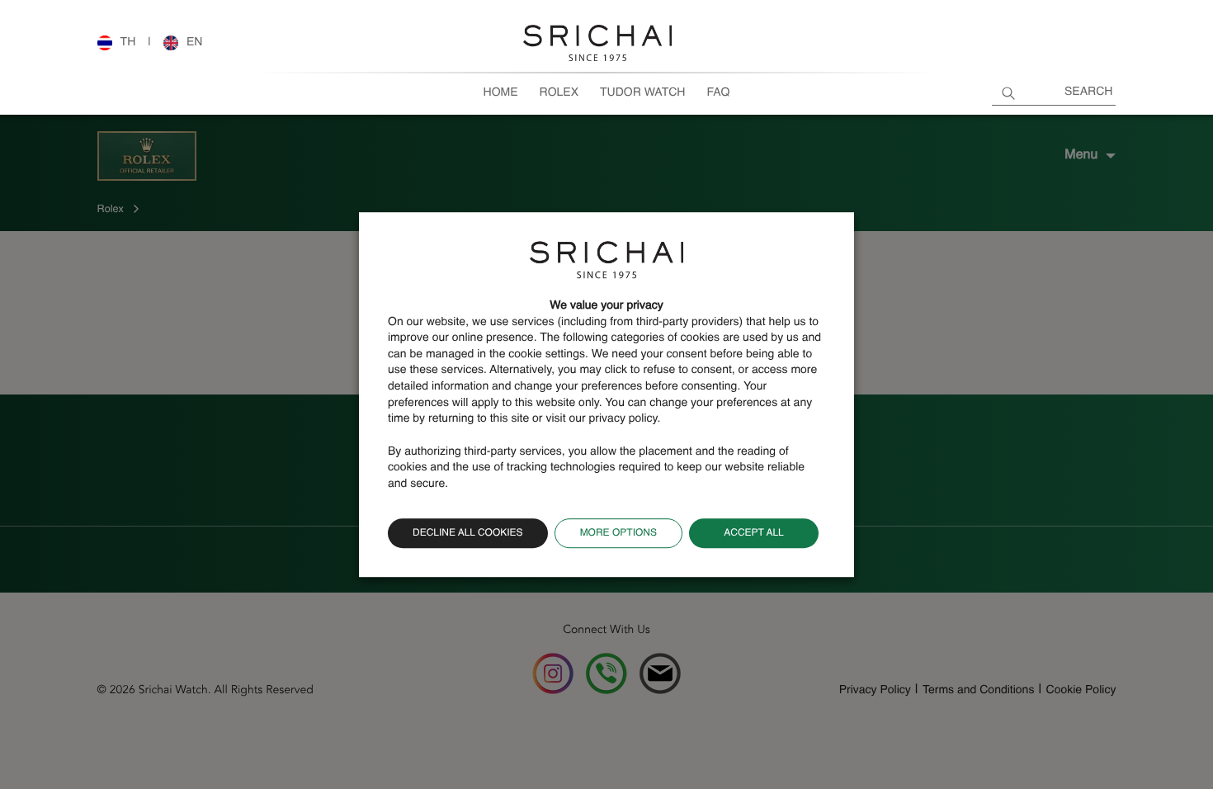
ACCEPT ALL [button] (754, 533)
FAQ (717, 93)
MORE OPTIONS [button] (618, 533)
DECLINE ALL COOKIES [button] (468, 533)
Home (501, 93)
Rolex (559, 93)
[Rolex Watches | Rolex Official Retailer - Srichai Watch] (597, 43)
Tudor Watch (642, 93)
